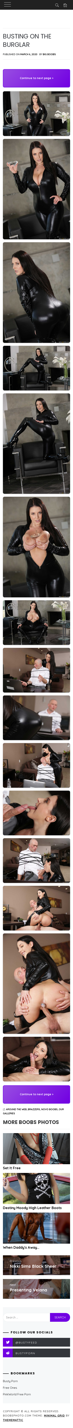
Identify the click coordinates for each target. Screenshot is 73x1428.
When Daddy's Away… (21, 1247)
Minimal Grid (54, 1415)
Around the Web (16, 1109)
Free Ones (10, 1388)
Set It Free (12, 1168)
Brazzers (34, 1109)
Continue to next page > (36, 78)
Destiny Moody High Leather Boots (32, 1208)
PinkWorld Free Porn (17, 1394)
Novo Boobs (49, 1109)
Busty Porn (10, 1381)
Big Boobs (49, 54)
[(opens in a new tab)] (36, 1148)
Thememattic (13, 1420)
